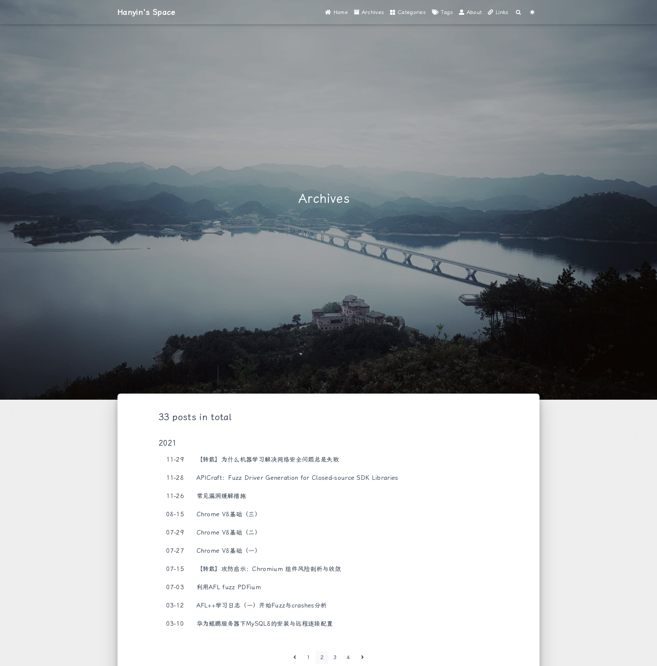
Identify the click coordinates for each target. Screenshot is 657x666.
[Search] (519, 12)
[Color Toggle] (532, 12)
